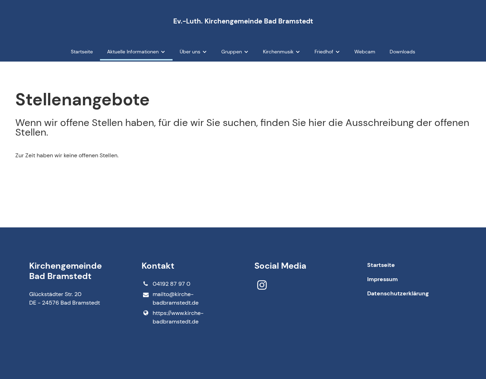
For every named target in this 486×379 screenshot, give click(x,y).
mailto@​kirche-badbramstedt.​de (176, 298)
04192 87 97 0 (171, 284)
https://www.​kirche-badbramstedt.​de (178, 317)
